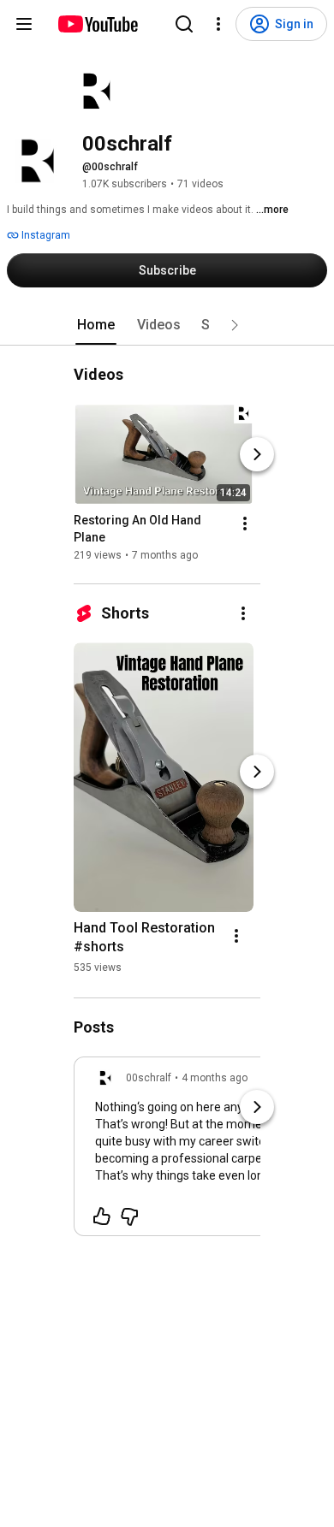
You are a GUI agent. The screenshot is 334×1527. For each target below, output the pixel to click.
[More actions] (245, 523)
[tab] (95, 325)
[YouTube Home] (97, 24)
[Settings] (218, 24)
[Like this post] (102, 1216)
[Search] (184, 24)
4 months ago (215, 1078)
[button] (234, 325)
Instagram (44, 235)
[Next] (257, 454)
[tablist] (167, 325)
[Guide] (24, 24)
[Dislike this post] (129, 1216)
